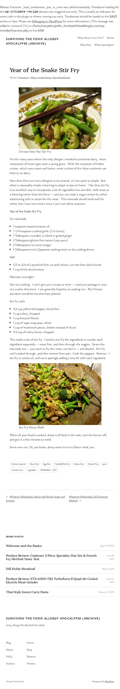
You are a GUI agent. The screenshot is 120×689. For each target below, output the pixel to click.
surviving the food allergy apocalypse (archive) (53, 618)
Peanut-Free (93, 463)
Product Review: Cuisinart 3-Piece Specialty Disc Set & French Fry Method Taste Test (51, 557)
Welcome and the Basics (24, 545)
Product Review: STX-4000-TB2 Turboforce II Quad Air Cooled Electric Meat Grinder (52, 580)
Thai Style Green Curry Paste (27, 592)
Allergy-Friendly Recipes (41, 77)
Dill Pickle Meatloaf (20, 568)
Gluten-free (79, 463)
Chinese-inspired (18, 463)
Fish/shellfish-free (62, 463)
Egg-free (46, 463)
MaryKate (23, 77)
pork (104, 463)
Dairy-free (34, 463)
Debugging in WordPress (47, 21)
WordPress (109, 681)
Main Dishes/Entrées (61, 77)
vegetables (31, 469)
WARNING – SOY (48, 469)
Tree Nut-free (17, 469)
